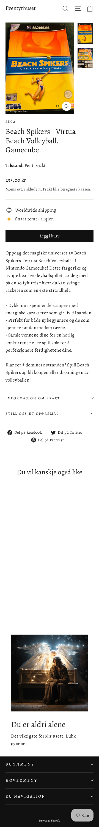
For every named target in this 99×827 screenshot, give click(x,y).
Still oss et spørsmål (32, 413)
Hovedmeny (21, 780)
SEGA (11, 121)
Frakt (47, 189)
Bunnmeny (20, 764)
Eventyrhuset (21, 8)
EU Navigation (26, 796)
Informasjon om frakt (33, 398)
